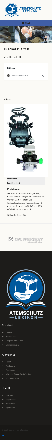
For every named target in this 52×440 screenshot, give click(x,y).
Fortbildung (10, 370)
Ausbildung (10, 366)
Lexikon (9, 332)
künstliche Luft (12, 57)
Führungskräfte (12, 378)
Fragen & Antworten (14, 341)
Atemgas (17, 209)
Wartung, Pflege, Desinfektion (18, 374)
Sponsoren (10, 408)
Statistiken (10, 403)
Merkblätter (11, 336)
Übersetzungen (12, 345)
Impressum (11, 399)
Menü (27, 23)
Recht (8, 362)
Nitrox (7, 99)
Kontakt (9, 395)
